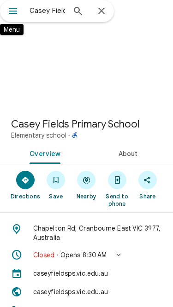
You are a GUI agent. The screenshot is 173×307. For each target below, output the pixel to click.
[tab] (43, 153)
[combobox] (47, 10)
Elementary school (38, 135)
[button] (86, 255)
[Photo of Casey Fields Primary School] (86, 55)
